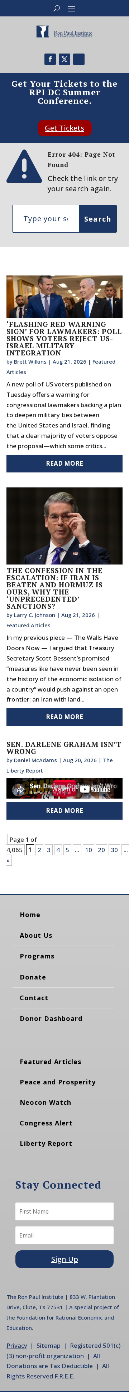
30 (114, 850)
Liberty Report (46, 1143)
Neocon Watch (45, 1102)
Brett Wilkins (30, 361)
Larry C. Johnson (34, 614)
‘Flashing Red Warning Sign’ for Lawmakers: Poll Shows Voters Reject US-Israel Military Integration (64, 338)
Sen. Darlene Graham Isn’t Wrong (64, 747)
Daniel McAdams (35, 760)
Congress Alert (46, 1123)
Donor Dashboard (51, 1018)
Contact (34, 997)
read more (64, 463)
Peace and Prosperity (58, 1082)
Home (30, 914)
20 (101, 850)
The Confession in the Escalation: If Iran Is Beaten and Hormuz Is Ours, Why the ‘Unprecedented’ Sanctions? (54, 588)
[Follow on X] (64, 59)
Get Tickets (64, 128)
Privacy (16, 1345)
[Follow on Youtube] (79, 59)
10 (88, 850)
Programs (37, 956)
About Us (36, 935)
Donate (33, 977)
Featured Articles (28, 625)
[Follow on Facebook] (50, 59)
